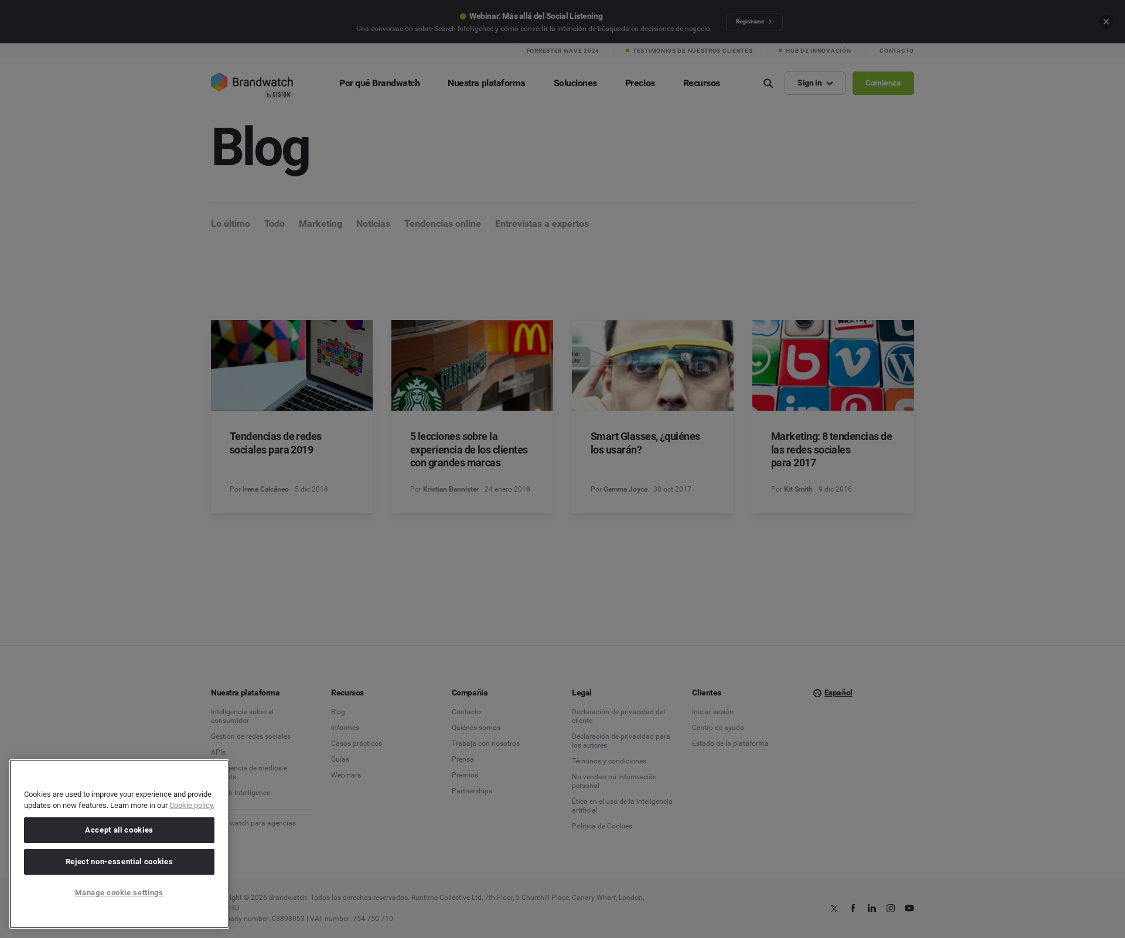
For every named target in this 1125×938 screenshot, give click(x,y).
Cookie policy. (191, 805)
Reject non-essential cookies (119, 861)
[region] (119, 844)
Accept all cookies (119, 830)
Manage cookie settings (119, 892)
